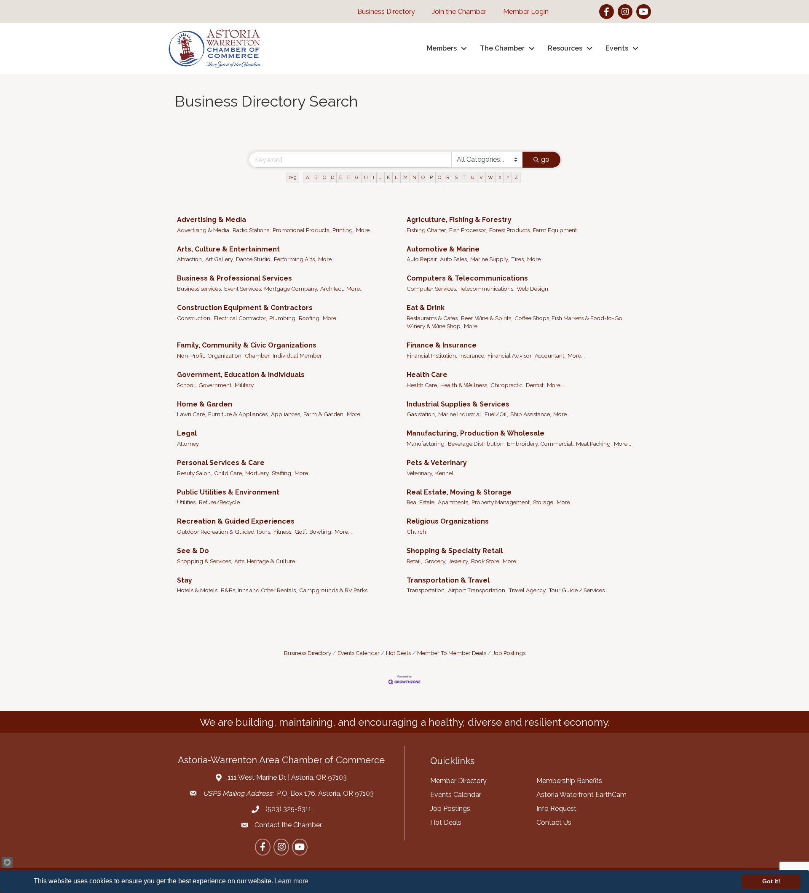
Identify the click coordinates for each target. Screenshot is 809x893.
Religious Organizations (448, 521)
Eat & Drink (426, 308)
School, (186, 385)
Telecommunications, (486, 288)
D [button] (332, 177)
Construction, (194, 318)
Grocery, (435, 561)
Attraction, (190, 259)
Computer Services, (432, 288)
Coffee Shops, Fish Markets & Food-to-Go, (569, 318)
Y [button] (507, 177)
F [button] (348, 177)
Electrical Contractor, (240, 318)
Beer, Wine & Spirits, (486, 318)
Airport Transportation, (477, 590)
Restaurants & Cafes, (433, 318)
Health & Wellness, (464, 385)
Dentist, (535, 385)
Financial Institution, (432, 355)
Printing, (343, 230)
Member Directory (458, 781)
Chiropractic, (507, 385)
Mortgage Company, (291, 288)
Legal (187, 433)
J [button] (380, 177)
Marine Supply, (489, 259)
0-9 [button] (292, 177)
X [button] (499, 177)
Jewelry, (458, 561)
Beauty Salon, (194, 473)
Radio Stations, (252, 230)
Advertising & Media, (203, 230)
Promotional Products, (301, 230)
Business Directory (307, 653)
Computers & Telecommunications (467, 278)
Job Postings (509, 653)
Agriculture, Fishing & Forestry (459, 220)
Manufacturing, (426, 443)
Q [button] (439, 177)
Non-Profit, (191, 355)
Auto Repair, (422, 259)
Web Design (532, 288)
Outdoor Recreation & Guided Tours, (224, 531)
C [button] (324, 177)
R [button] (447, 177)
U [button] (472, 177)
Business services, (199, 288)
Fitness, (282, 531)
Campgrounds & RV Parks (333, 590)
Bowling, (320, 531)
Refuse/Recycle (219, 502)
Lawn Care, (191, 414)
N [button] (414, 177)
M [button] (405, 177)
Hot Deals (398, 653)
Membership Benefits (569, 781)
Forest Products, (510, 230)
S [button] (456, 177)
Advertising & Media (211, 220)
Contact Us (553, 822)
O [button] (423, 177)
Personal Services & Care (221, 463)
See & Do (193, 551)
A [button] (307, 177)
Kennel (444, 473)
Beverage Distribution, (476, 443)
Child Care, (228, 473)
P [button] (431, 177)
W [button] (490, 177)
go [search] (545, 159)
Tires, (518, 259)
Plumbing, (283, 318)
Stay (184, 580)
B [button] (315, 177)
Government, (215, 385)
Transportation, (426, 590)
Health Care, (422, 385)
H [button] (366, 177)
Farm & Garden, (324, 414)
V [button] (481, 177)
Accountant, (550, 355)
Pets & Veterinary (437, 463)
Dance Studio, (254, 259)
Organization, (225, 355)
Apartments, (453, 502)
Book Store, (486, 561)
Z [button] (516, 177)
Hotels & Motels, (198, 590)
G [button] (357, 177)
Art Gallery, (219, 259)
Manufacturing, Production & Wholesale (475, 433)
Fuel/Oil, (496, 414)
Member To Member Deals (451, 653)
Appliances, (286, 414)
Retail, (414, 561)
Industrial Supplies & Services (458, 404)
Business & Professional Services (234, 278)
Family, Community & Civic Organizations (246, 345)
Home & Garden (204, 404)
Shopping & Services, (204, 561)
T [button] (464, 177)
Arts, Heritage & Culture (264, 561)
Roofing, (310, 318)
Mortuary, (257, 473)
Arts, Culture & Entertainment (228, 249)
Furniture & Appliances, (238, 414)
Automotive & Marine (443, 249)
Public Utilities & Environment (228, 492)
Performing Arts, (295, 259)
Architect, (332, 288)
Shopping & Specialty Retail (455, 551)
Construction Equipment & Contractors (245, 308)
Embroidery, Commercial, (540, 443)
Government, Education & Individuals (241, 375)
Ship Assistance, (530, 414)
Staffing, (282, 473)
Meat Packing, (594, 443)
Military (244, 385)
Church (416, 531)
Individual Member (297, 355)
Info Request (556, 809)
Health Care (427, 375)
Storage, (544, 502)
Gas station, (421, 414)
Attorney (188, 443)
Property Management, (501, 502)
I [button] (373, 177)
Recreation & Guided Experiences (236, 521)
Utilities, (187, 502)
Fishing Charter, (427, 230)
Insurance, (472, 355)
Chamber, (258, 355)
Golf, (301, 531)
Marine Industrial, (460, 414)
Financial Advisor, (510, 355)
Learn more (291, 881)
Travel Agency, (527, 590)
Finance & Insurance (442, 345)
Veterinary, (420, 473)
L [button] (396, 177)
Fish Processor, (468, 230)
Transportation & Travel (448, 580)
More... (364, 230)
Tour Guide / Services (577, 590)
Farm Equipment (555, 230)
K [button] (388, 177)
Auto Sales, (454, 259)
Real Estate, (421, 502)
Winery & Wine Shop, (434, 326)
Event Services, (243, 288)
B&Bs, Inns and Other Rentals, (259, 590)
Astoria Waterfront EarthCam (581, 795)
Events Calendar (359, 653)
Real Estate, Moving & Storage (459, 492)
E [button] (340, 177)
